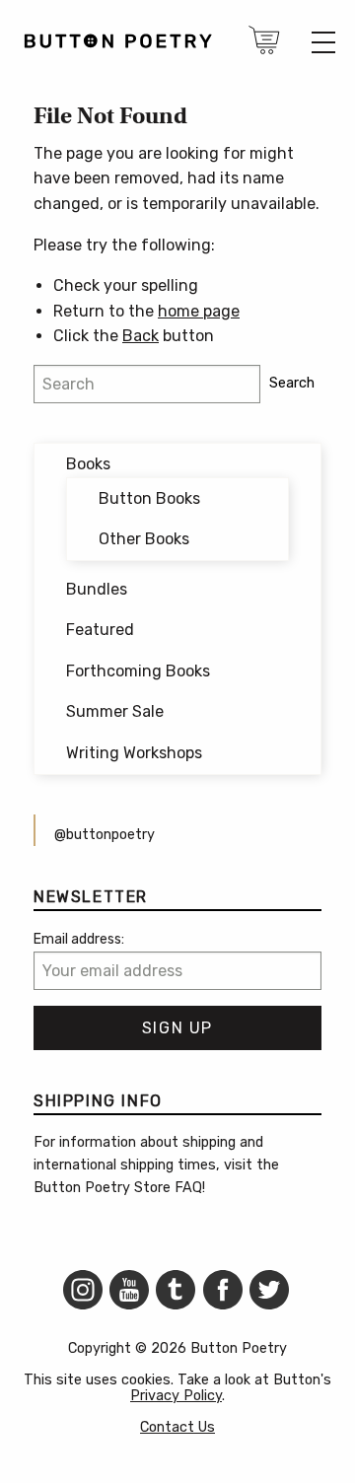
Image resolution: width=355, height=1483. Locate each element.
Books (88, 464)
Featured (100, 629)
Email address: (79, 939)
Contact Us (177, 1427)
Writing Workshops (134, 752)
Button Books (149, 498)
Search (292, 383)
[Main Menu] (323, 42)
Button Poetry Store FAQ (118, 1187)
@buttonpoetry (104, 834)
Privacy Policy (176, 1395)
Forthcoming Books (138, 671)
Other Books (144, 539)
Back (140, 335)
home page (199, 311)
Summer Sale (115, 711)
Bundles (96, 589)
